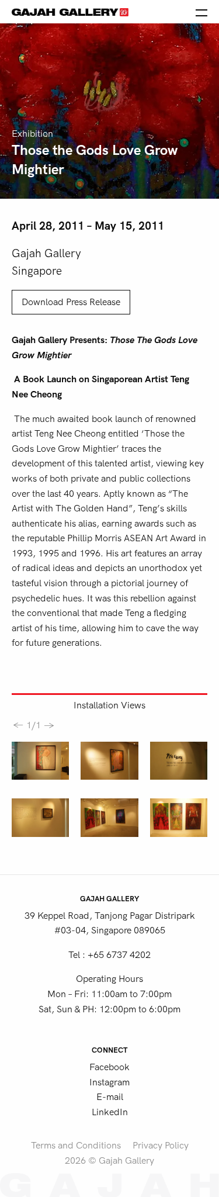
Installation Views (109, 705)
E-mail (109, 1097)
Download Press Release (71, 302)
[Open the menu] (201, 12)
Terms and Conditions (76, 1145)
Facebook (109, 1067)
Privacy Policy (161, 1145)
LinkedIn (110, 1112)
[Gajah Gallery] (70, 11)
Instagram (109, 1082)
